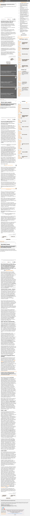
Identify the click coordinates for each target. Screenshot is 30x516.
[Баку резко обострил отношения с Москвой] (19, 157)
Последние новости (24, 2)
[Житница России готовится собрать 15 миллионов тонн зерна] (19, 54)
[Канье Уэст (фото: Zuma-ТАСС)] (8, 165)
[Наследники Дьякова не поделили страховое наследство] (19, 84)
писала (8, 485)
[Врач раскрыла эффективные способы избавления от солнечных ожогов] (19, 60)
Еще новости (23, 33)
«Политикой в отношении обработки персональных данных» (15, 513)
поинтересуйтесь (3, 487)
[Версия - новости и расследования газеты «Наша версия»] (2, 1)
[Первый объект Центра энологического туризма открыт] (19, 66)
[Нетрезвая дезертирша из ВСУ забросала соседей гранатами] (19, 116)
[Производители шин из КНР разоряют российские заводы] (19, 152)
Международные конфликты (9, 270)
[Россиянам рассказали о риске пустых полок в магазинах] (19, 43)
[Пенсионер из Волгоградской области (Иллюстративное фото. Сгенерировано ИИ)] (8, 189)
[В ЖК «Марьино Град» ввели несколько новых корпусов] (19, 48)
